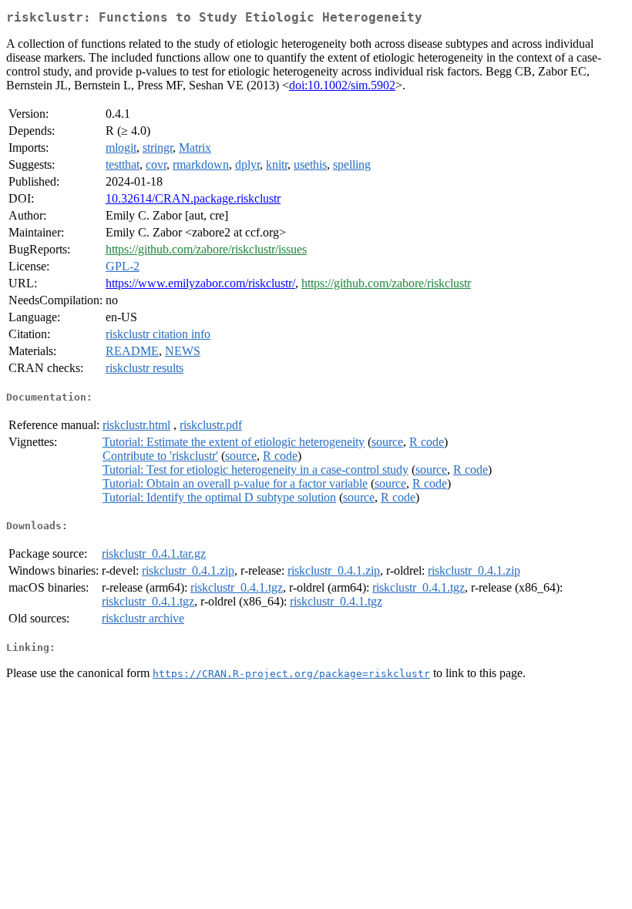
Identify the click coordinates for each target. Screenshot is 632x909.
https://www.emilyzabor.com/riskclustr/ (200, 283)
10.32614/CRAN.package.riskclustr (193, 198)
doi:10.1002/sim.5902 (342, 85)
